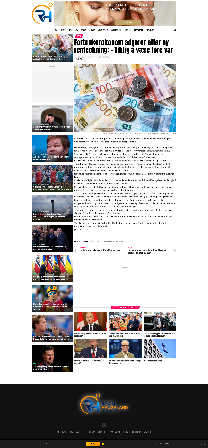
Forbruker (95, 241)
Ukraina (92, 30)
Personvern (138, 30)
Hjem (55, 30)
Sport (83, 30)
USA (76, 30)
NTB (70, 30)
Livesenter (151, 30)
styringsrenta (107, 241)
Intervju (127, 30)
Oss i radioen (116, 30)
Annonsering (103, 30)
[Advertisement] (52, 85)
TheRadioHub (203, 445)
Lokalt (62, 30)
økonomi (119, 241)
